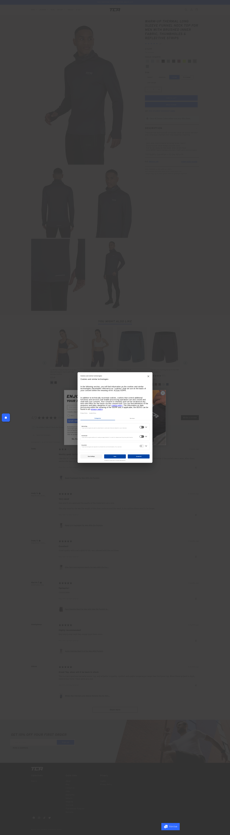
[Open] (6, 417)
